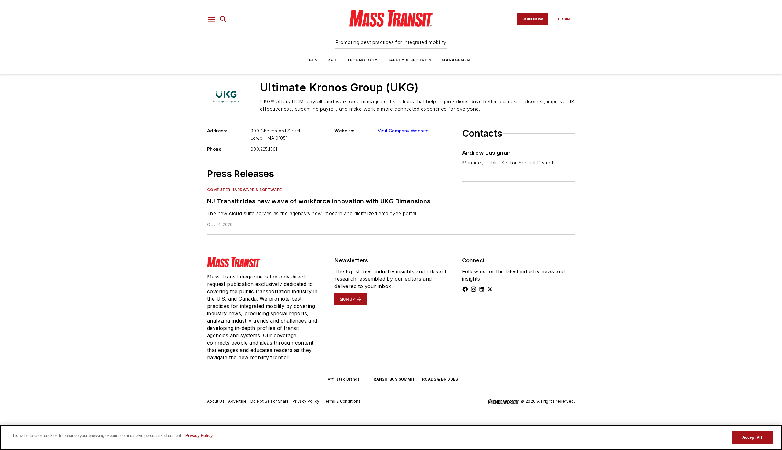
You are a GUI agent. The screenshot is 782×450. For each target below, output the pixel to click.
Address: (217, 130)
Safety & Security (409, 60)
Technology (362, 60)
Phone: (215, 149)
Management (457, 60)
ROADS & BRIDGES (440, 379)
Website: (344, 130)
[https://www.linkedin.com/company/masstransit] (482, 289)
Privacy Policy (306, 401)
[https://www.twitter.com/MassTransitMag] (490, 289)
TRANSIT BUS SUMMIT (393, 379)
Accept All (752, 437)
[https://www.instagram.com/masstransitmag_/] (473, 289)
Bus (313, 60)
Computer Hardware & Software (244, 189)
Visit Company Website (403, 130)
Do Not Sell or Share (269, 401)
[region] (391, 437)
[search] (223, 19)
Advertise (237, 401)
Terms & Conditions (341, 401)
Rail (332, 60)
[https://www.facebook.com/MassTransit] (465, 289)
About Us (216, 401)
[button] (211, 19)
